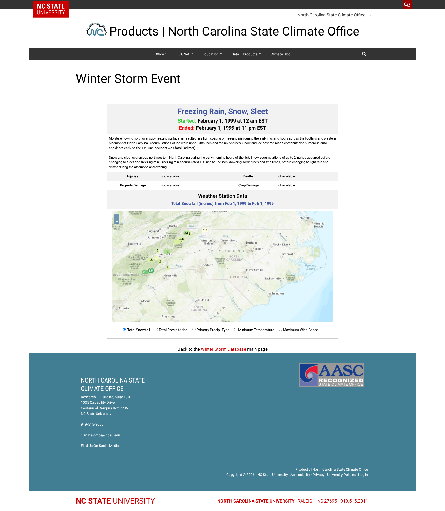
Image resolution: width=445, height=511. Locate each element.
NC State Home (52, 5)
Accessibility (300, 475)
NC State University (272, 475)
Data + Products (245, 54)
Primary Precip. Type (212, 330)
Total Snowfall (138, 330)
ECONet (183, 54)
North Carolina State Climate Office (331, 15)
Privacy (318, 475)
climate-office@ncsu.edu (100, 435)
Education (210, 54)
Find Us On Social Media (100, 446)
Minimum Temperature (256, 330)
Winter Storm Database (223, 349)
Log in (363, 475)
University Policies (341, 475)
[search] (407, 4)
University (115, 500)
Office (160, 54)
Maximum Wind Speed (300, 330)
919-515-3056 (92, 424)
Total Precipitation (173, 330)
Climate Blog (281, 54)
